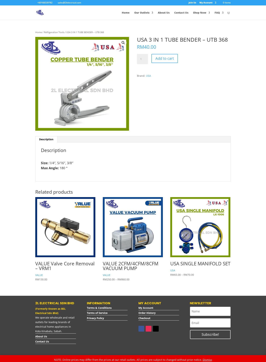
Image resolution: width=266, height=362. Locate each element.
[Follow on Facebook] (141, 329)
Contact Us (42, 341)
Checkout (144, 318)
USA (148, 75)
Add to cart (164, 58)
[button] (123, 42)
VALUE (39, 275)
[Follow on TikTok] (156, 329)
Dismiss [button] (207, 359)
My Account (145, 308)
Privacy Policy (95, 318)
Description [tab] (46, 139)
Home (38, 32)
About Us (41, 336)
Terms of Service (97, 313)
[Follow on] (163, 329)
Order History (147, 313)
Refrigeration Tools (54, 32)
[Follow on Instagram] (148, 329)
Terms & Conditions (99, 308)
